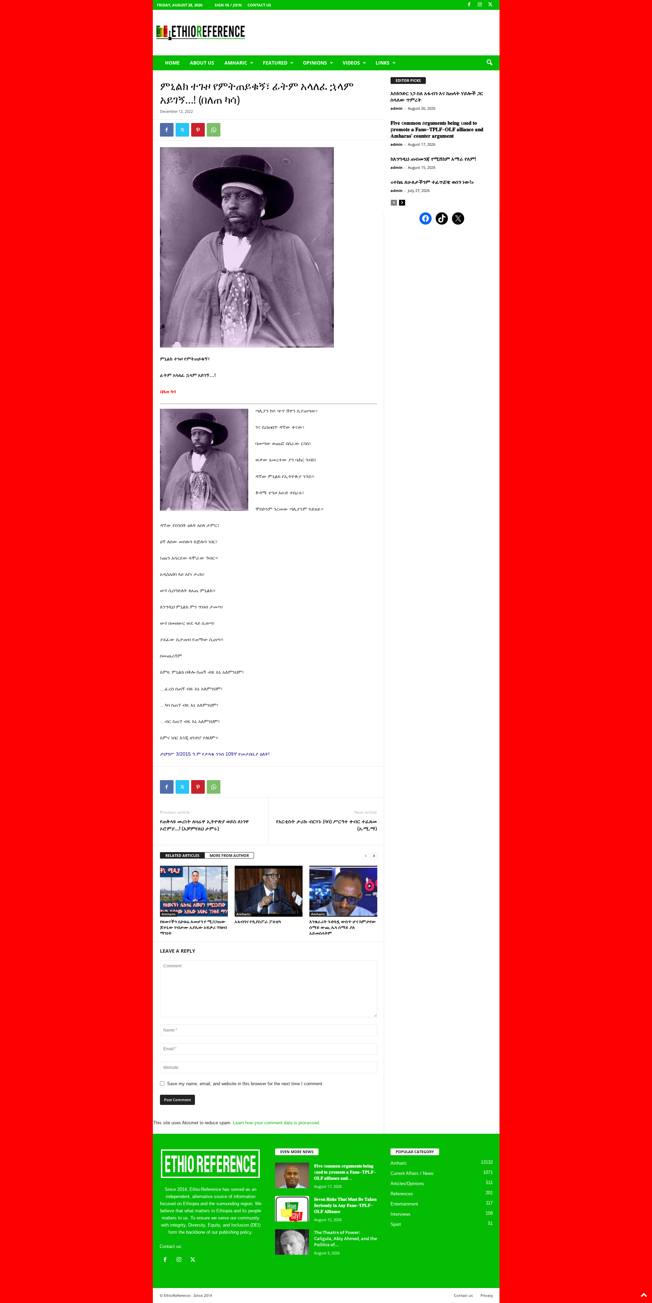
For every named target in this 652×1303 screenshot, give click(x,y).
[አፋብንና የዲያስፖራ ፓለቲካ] (269, 891)
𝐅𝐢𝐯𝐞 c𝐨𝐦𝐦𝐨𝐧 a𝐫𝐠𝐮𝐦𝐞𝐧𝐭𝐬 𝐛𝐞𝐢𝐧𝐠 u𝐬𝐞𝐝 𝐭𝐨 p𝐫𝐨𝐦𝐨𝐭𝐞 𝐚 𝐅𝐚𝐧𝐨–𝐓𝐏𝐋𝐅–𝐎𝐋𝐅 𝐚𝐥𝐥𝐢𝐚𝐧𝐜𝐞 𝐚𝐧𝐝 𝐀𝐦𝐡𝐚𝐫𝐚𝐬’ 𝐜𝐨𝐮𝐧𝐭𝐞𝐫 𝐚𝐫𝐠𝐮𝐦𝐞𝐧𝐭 (437, 129)
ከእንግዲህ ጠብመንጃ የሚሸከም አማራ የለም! (433, 158)
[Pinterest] (198, 130)
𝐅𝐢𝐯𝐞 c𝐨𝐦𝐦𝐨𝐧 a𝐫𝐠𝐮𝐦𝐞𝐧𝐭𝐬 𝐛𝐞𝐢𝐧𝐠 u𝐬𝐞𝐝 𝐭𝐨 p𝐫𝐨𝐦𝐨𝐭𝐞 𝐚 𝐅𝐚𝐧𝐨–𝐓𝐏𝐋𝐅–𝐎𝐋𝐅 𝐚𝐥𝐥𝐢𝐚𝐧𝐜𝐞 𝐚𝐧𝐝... (345, 1172)
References (402, 1193)
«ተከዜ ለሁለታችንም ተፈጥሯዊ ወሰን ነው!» (432, 181)
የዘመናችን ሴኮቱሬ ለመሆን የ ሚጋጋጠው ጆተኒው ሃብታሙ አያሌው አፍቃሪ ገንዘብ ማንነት (193, 927)
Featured (275, 62)
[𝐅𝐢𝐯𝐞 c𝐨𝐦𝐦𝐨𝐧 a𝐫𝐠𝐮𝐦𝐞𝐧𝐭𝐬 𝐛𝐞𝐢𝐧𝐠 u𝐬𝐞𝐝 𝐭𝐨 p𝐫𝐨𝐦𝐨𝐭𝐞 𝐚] (292, 1175)
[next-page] (373, 855)
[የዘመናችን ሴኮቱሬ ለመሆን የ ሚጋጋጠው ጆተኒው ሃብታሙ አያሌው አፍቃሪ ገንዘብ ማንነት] (194, 891)
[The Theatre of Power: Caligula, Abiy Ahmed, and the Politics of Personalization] (292, 1242)
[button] (489, 62)
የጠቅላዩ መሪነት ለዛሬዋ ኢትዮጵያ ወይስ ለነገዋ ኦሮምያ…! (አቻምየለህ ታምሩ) (204, 825)
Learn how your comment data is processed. (276, 1122)
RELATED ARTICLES (182, 855)
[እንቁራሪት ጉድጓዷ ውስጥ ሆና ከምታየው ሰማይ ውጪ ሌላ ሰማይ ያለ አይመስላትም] (343, 891)
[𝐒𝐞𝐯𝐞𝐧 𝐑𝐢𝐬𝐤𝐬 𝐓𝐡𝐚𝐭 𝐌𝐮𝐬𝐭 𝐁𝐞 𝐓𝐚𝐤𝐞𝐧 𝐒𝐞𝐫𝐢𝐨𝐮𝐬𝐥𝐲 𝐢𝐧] (292, 1208)
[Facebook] (469, 5)
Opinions (315, 62)
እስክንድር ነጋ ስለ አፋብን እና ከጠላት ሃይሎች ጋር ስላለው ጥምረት (437, 96)
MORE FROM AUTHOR (229, 855)
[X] (490, 5)
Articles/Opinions (407, 1183)
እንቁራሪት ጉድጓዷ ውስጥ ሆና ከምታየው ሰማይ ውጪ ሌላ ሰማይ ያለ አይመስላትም (342, 927)
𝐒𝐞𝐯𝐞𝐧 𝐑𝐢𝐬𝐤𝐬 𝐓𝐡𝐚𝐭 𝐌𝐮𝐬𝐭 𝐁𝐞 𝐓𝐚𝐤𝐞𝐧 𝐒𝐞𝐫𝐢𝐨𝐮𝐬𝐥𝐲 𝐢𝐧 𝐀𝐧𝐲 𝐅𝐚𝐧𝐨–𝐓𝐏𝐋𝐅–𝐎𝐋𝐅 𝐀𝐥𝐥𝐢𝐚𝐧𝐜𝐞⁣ (345, 1205)
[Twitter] (182, 130)
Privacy (487, 1295)
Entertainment (404, 1204)
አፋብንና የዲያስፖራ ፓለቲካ (258, 921)
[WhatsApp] (213, 130)
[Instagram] (480, 5)
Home (172, 62)
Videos (351, 62)
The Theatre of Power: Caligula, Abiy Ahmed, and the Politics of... (345, 1238)
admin (396, 108)
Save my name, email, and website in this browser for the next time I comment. (245, 1083)
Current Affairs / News (412, 1173)
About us (202, 62)
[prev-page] (365, 855)
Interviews (401, 1214)
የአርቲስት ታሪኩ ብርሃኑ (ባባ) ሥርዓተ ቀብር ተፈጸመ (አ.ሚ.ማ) (326, 825)
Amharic (235, 62)
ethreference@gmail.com (208, 1246)
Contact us (259, 4)
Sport (396, 1224)
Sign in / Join (228, 4)
